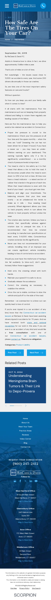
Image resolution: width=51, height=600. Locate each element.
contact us (15, 339)
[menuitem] (13, 588)
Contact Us (25, 447)
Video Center (25, 439)
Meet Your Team (25, 426)
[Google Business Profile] (15, 481)
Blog (25, 443)
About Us (25, 422)
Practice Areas (25, 431)
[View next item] (26, 406)
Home (25, 418)
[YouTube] (36, 481)
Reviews (25, 435)
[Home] (25, 6)
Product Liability (23, 345)
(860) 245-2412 (25, 464)
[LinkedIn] (31, 481)
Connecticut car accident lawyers (28, 336)
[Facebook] (20, 481)
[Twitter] (25, 481)
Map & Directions (25, 501)
